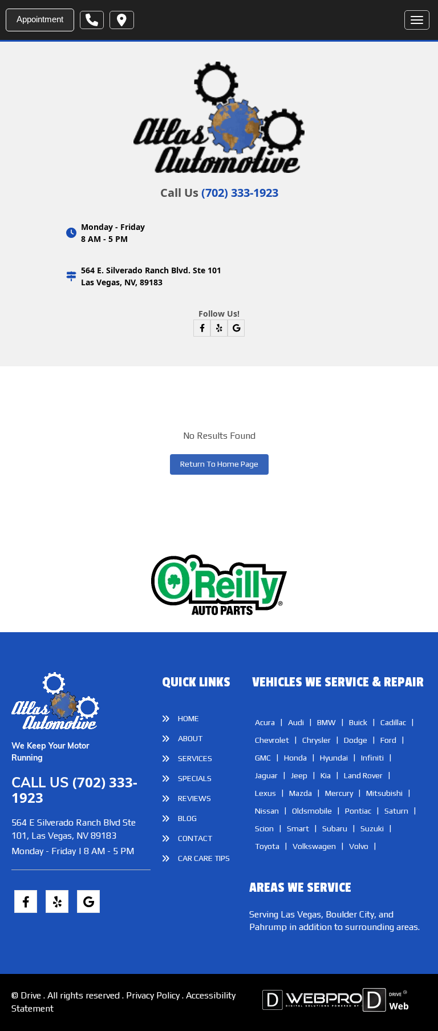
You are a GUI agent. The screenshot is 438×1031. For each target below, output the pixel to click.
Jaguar (266, 775)
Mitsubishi (384, 793)
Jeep (299, 775)
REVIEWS (194, 798)
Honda (295, 757)
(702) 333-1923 (239, 192)
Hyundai (334, 757)
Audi (296, 722)
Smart (298, 828)
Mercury (339, 793)
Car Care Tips (204, 858)
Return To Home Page (219, 463)
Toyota (267, 846)
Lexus (265, 793)
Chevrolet (272, 740)
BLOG (187, 818)
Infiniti (372, 757)
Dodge (355, 740)
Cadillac (393, 722)
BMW (326, 722)
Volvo (358, 846)
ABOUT (190, 738)
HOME (188, 718)
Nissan (267, 810)
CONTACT (195, 838)
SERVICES (195, 758)
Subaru (334, 828)
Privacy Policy (154, 995)
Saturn (396, 810)
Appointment (40, 19)
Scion (264, 828)
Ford (388, 740)
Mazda (300, 793)
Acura (265, 722)
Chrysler (316, 740)
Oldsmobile (312, 810)
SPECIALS (195, 778)
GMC (263, 757)
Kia (326, 775)
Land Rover (363, 775)
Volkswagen (314, 846)
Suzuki (372, 828)
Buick (358, 722)
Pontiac (358, 810)
